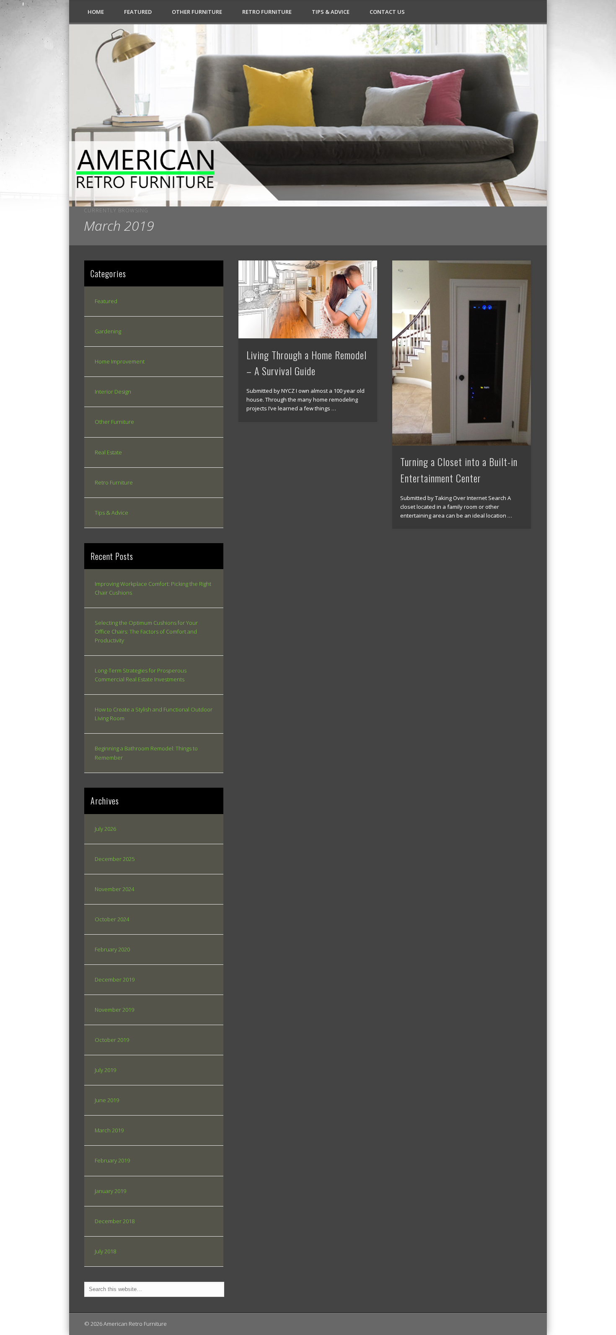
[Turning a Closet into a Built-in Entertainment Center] (461, 353)
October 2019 (112, 1040)
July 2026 (105, 828)
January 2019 (110, 1191)
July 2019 (105, 1070)
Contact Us (387, 11)
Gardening (108, 331)
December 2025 (115, 859)
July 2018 (105, 1251)
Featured (138, 11)
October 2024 (112, 919)
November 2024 (114, 889)
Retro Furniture (267, 11)
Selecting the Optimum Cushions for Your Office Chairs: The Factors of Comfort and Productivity (146, 631)
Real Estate (108, 452)
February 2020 (112, 949)
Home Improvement (120, 361)
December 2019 (115, 979)
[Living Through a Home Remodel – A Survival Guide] (308, 299)
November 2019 (114, 1009)
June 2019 (107, 1100)
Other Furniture (197, 11)
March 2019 (109, 1130)
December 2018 (115, 1221)
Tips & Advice (330, 11)
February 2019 (112, 1160)
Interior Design (113, 391)
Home (96, 11)
